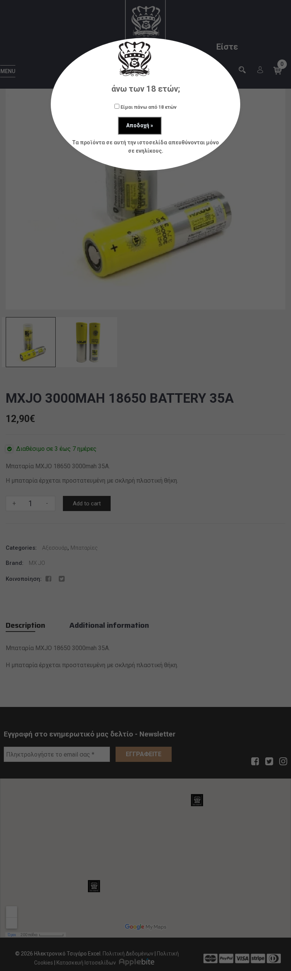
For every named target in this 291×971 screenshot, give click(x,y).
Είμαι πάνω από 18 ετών (148, 107)
